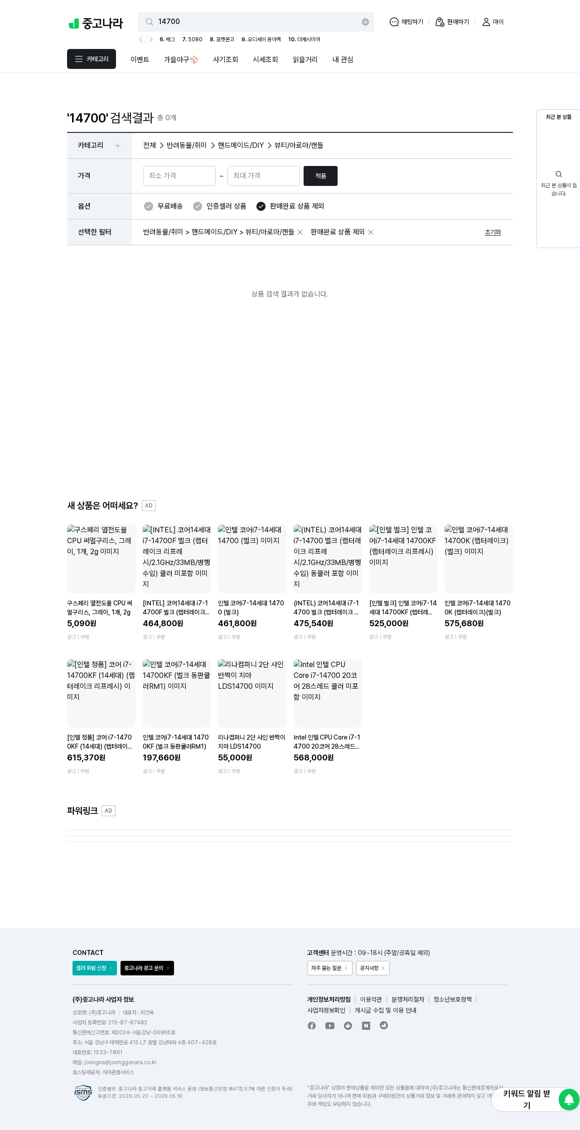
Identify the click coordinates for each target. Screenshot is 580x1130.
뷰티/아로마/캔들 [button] (299, 145)
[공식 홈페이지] (384, 1025)
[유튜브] (329, 1025)
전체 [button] (149, 145)
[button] (300, 232)
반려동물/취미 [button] (187, 145)
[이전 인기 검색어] (142, 39)
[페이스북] (311, 1025)
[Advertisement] (290, 406)
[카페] (348, 1025)
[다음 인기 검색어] (150, 39)
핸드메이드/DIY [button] (241, 145)
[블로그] (366, 1025)
